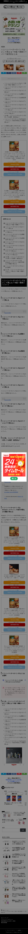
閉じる (14, 478)
